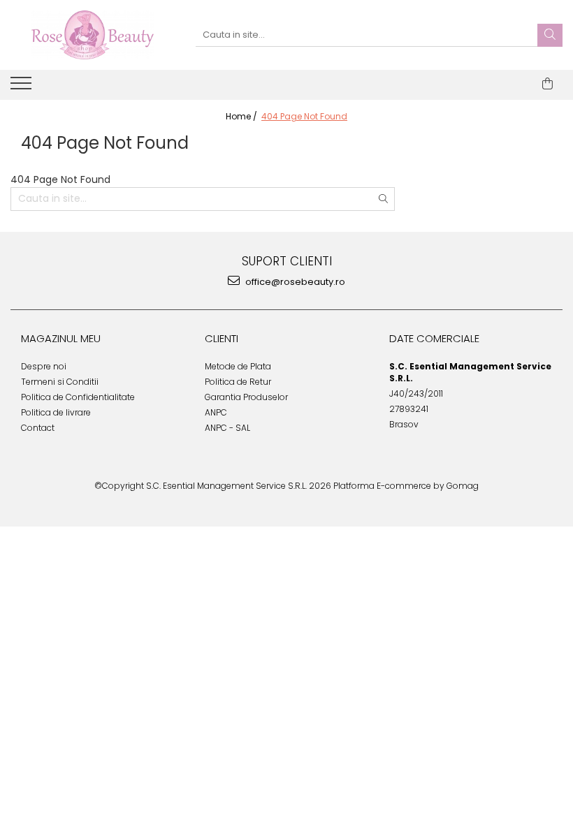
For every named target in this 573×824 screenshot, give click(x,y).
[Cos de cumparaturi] (547, 84)
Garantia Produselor (246, 397)
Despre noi (43, 366)
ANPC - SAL (227, 428)
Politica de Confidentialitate (78, 397)
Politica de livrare (56, 412)
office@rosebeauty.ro (294, 281)
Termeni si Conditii (60, 382)
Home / (242, 116)
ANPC (216, 412)
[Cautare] (550, 35)
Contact (38, 428)
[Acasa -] (92, 34)
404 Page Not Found (304, 116)
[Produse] (22, 87)
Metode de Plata (238, 366)
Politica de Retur (238, 382)
